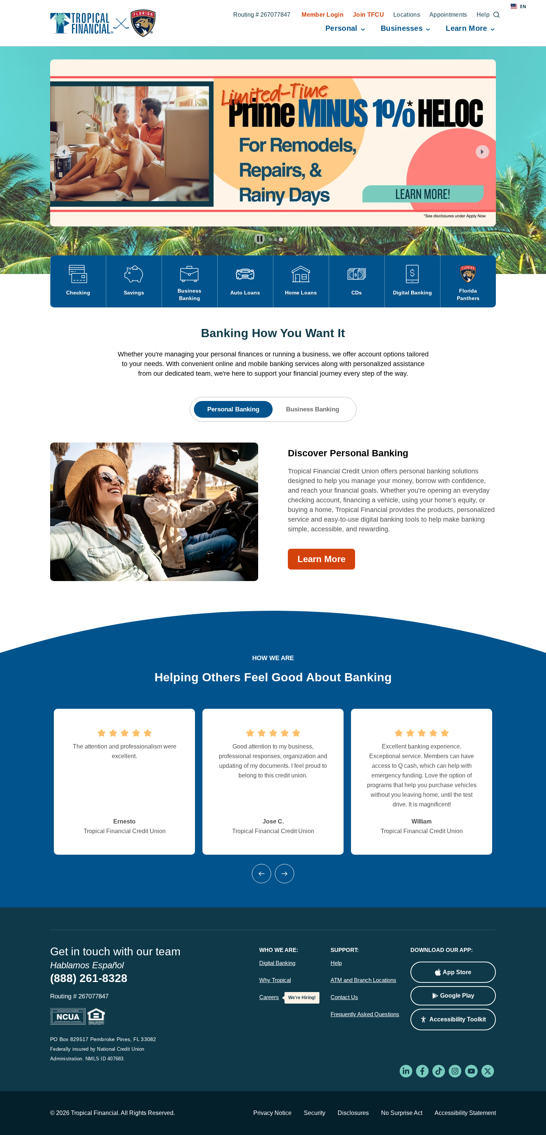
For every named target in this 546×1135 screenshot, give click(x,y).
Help (336, 963)
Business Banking (312, 409)
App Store (457, 972)
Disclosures (353, 1113)
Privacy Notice (272, 1113)
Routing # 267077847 (261, 16)
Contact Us (344, 997)
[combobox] (518, 6)
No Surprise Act (401, 1113)
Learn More (321, 559)
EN (523, 6)
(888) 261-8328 (88, 978)
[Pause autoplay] (259, 239)
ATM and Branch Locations (363, 980)
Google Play (457, 995)
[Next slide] (482, 152)
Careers (269, 997)
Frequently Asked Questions (365, 1014)
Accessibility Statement (465, 1113)
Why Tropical (275, 980)
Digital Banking (277, 963)
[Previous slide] (63, 152)
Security (314, 1113)
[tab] (270, 239)
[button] (453, 1019)
